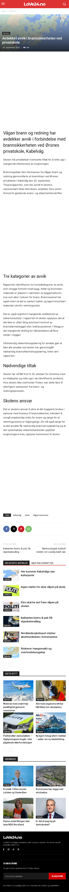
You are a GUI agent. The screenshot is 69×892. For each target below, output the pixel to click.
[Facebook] (6, 529)
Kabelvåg (17, 515)
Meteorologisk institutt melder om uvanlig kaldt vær (51, 550)
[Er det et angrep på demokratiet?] (51, 808)
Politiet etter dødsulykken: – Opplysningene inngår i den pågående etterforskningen (17, 739)
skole (27, 515)
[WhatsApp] (28, 529)
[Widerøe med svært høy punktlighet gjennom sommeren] (18, 690)
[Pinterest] (21, 529)
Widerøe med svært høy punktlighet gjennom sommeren (15, 707)
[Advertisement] (34, 90)
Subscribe (57, 876)
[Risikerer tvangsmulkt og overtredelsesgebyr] (11, 652)
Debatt (7, 785)
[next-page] (10, 664)
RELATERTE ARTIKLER (16, 563)
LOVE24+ (7, 594)
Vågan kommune (40, 515)
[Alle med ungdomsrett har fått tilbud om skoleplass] (51, 690)
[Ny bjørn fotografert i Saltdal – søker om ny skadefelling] (51, 722)
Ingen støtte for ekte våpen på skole (43, 587)
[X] (14, 529)
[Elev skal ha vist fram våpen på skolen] (11, 606)
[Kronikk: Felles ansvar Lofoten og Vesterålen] (18, 776)
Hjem (4, 11)
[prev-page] (5, 664)
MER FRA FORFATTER (42, 563)
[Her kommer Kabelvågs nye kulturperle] (11, 575)
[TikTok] (13, 849)
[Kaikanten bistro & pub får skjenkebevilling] (11, 621)
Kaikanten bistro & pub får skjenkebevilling (17, 550)
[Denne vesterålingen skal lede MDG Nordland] (18, 808)
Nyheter (13, 11)
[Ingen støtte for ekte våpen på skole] (11, 590)
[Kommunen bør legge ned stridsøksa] (51, 776)
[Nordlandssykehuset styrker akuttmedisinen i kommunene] (11, 636)
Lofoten (7, 579)
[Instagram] (8, 849)
